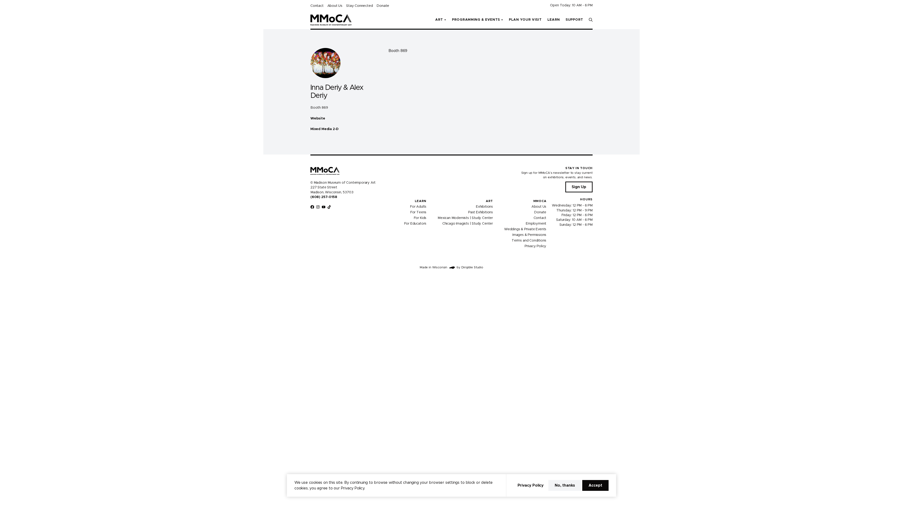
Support (574, 19)
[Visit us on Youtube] (323, 207)
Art (489, 201)
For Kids (420, 218)
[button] (591, 20)
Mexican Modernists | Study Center (465, 218)
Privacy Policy (535, 246)
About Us (334, 6)
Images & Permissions (529, 235)
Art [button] (439, 19)
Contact (317, 6)
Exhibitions (484, 206)
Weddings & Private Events (525, 229)
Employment (536, 223)
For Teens (418, 212)
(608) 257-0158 (323, 197)
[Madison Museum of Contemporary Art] (331, 19)
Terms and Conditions (529, 240)
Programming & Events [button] (476, 19)
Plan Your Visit (525, 19)
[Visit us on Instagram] (318, 207)
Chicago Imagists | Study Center (467, 223)
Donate (382, 6)
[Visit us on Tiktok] (329, 207)
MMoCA (540, 201)
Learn (553, 19)
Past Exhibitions (480, 212)
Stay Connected (359, 6)
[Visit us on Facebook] (312, 207)
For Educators (415, 223)
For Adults (418, 206)
